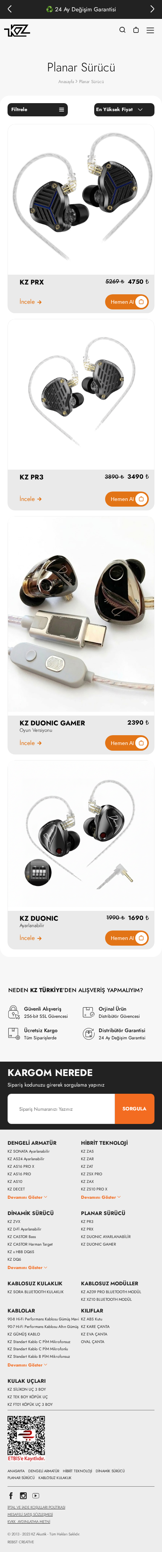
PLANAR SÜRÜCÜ (103, 1213)
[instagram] (23, 1498)
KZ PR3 (87, 1222)
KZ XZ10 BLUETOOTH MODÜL (106, 1299)
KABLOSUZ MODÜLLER (109, 1284)
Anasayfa (66, 81)
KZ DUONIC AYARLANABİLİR (106, 1237)
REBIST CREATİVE (21, 1542)
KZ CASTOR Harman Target (30, 1244)
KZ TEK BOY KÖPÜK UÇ (28, 1397)
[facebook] (11, 1498)
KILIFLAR (92, 1311)
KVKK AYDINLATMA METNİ (29, 1521)
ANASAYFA (16, 1471)
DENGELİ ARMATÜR (32, 1143)
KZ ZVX (14, 1222)
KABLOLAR (21, 1311)
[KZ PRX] (81, 196)
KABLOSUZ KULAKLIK (35, 1284)
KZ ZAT (87, 1166)
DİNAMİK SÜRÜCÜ (31, 1213)
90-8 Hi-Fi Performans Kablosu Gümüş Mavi (43, 1319)
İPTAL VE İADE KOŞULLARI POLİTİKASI (36, 1507)
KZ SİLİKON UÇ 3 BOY (27, 1389)
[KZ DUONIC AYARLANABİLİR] (81, 833)
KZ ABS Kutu (91, 1319)
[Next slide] (152, 9)
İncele (27, 301)
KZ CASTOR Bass (22, 1237)
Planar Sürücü (91, 81)
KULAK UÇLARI (27, 1381)
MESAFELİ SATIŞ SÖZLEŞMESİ (30, 1514)
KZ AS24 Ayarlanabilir (26, 1159)
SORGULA (134, 1108)
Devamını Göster (25, 1197)
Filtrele (19, 110)
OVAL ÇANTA (92, 1342)
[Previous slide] (9, 9)
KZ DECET (16, 1189)
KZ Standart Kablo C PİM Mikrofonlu (38, 1349)
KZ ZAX (87, 1181)
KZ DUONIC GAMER (98, 1244)
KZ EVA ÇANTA (94, 1334)
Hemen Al (123, 302)
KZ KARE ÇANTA (95, 1327)
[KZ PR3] (81, 392)
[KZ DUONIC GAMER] (81, 613)
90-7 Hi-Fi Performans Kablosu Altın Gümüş (43, 1327)
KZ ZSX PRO (91, 1174)
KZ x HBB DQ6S (21, 1252)
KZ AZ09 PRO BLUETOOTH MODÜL (111, 1292)
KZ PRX (87, 1229)
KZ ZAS (87, 1151)
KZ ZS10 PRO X (94, 1189)
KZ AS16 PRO (19, 1174)
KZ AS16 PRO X (21, 1166)
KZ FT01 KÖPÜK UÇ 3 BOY (30, 1404)
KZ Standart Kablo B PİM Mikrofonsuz (39, 1356)
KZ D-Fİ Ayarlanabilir (24, 1229)
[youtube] (35, 1498)
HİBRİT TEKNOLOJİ (104, 1143)
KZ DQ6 (14, 1259)
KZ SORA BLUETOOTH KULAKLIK (36, 1292)
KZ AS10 (15, 1181)
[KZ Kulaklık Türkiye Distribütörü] (17, 31)
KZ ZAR (87, 1159)
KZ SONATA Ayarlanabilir (29, 1151)
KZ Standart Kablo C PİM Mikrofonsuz (39, 1342)
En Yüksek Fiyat (114, 109)
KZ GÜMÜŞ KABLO (24, 1334)
